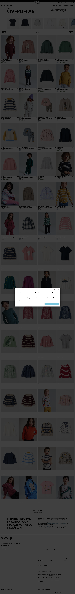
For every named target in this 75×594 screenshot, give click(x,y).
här (34, 300)
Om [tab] (52, 292)
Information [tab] (37, 292)
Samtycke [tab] (22, 292)
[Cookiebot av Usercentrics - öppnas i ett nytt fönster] (54, 289)
